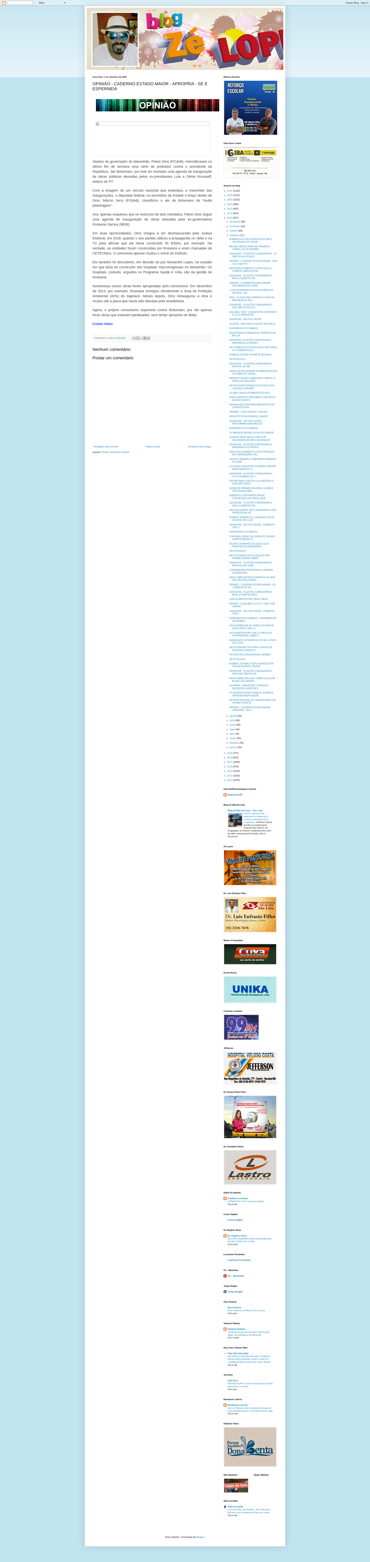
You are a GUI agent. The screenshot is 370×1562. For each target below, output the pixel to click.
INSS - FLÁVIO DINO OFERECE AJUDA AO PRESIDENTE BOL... (251, 298)
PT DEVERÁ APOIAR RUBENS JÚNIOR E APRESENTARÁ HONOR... (251, 694)
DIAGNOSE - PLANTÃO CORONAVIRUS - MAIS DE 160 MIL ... (251, 365)
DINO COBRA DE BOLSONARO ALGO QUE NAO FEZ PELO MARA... (252, 578)
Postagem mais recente (105, 446)
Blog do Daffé (235, 794)
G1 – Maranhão (236, 1276)
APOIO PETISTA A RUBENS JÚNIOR (248, 416)
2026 (230, 190)
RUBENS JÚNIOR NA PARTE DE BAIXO (250, 354)
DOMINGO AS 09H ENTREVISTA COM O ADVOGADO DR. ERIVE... (250, 240)
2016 (230, 766)
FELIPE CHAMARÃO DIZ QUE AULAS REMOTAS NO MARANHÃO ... (249, 545)
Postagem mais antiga (199, 446)
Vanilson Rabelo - (237, 1329)
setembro (235, 235)
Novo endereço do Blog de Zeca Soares (246, 1310)
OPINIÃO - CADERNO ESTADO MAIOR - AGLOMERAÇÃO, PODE (250, 284)
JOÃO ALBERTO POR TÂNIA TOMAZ (248, 599)
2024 (230, 199)
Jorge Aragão (235, 1291)
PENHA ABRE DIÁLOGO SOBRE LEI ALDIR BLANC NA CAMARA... (252, 679)
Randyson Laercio (238, 1405)
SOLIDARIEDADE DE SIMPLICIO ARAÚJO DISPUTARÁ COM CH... (251, 627)
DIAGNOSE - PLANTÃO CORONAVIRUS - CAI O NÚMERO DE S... (251, 475)
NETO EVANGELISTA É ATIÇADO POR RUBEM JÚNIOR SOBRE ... (249, 557)
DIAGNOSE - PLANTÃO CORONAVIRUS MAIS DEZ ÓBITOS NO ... (250, 672)
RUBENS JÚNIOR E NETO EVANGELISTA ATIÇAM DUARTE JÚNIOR (251, 665)
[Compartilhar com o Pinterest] (149, 338)
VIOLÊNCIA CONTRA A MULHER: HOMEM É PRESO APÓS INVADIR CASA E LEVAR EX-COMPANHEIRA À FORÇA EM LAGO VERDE (249, 1359)
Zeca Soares (234, 1307)
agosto (233, 716)
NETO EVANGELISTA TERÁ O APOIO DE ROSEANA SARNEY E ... (250, 648)
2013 (230, 780)
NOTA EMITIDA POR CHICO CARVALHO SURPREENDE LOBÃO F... (250, 634)
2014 (230, 775)
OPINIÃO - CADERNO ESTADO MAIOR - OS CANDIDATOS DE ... (252, 586)
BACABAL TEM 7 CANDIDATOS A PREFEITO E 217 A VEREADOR (253, 313)
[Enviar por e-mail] (134, 338)
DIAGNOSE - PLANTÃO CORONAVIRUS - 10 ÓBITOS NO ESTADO (253, 255)
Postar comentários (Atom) (115, 452)
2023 (230, 204)
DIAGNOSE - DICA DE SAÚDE (245, 319)
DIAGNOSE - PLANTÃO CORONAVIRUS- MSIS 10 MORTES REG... (251, 593)
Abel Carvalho (235, 1506)
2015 (230, 771)
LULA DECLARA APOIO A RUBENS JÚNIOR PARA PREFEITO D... (252, 467)
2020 (230, 217)
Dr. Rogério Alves (237, 1235)
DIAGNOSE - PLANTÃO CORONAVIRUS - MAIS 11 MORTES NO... (251, 504)
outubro (234, 230)
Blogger (200, 1537)
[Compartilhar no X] (141, 338)
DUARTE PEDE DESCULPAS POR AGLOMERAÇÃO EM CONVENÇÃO (249, 438)
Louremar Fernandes (239, 1260)
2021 (230, 213)
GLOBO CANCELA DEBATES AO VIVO (249, 393)
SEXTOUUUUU (237, 359)
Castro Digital (235, 1220)
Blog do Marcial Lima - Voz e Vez (245, 810)
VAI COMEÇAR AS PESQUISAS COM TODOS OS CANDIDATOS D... (253, 348)
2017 (230, 762)
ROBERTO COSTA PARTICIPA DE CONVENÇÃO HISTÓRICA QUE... (248, 496)
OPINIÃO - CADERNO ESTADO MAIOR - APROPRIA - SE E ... (250, 709)
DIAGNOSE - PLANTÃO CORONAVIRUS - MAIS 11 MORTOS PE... (251, 277)
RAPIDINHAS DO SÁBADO (243, 328)
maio (232, 729)
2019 (230, 753)
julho (232, 720)
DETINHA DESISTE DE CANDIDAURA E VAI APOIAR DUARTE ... (252, 701)
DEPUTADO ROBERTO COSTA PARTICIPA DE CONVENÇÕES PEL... (251, 453)
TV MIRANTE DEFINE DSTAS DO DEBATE (251, 432)
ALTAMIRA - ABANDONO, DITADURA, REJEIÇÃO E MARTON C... (249, 687)
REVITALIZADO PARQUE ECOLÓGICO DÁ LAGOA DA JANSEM (251, 387)
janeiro (234, 747)
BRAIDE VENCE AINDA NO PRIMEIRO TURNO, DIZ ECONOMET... (249, 248)
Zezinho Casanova (238, 1198)
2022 (230, 208)
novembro (235, 226)
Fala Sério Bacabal (238, 1353)
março (233, 738)
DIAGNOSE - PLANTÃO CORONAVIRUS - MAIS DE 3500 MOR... (251, 564)
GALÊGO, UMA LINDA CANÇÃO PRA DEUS (252, 324)
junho (233, 724)
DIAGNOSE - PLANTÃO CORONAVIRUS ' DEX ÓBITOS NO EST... (251, 306)
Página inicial (153, 446)
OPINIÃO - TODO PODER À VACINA (248, 412)
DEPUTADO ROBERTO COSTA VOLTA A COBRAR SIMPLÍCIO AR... (250, 269)
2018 (230, 757)
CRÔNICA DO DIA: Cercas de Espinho (246, 1201)
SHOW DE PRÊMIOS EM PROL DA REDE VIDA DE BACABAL (251, 489)
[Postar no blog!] (138, 338)
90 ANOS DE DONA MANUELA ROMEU (250, 654)
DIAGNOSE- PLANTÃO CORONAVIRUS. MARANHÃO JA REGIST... (250, 341)
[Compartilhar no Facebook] (145, 338)
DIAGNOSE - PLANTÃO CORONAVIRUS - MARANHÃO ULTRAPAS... (251, 446)
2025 (230, 195)
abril (232, 734)
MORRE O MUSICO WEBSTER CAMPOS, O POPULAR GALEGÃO (252, 379)
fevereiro (235, 743)
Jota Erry (233, 1380)
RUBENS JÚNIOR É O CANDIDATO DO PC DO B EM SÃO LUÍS (252, 518)
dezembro (235, 221)
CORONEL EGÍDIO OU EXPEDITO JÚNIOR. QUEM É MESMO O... (252, 538)
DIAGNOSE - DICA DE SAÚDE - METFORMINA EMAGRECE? (246, 422)
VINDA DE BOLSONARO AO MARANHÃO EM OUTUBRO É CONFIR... (253, 372)
